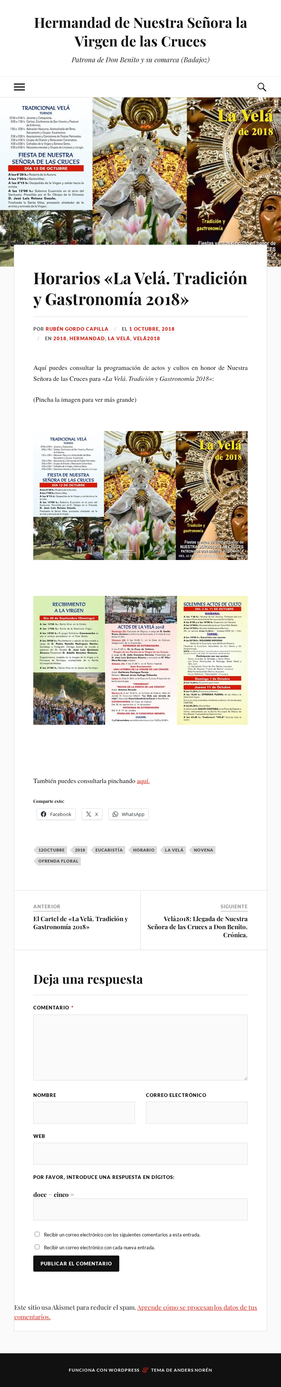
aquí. (143, 780)
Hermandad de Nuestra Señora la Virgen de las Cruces (140, 31)
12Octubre (51, 850)
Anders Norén (193, 1370)
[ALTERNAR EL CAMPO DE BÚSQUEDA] (261, 87)
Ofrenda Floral (58, 860)
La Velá (119, 338)
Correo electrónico (176, 1095)
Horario (144, 850)
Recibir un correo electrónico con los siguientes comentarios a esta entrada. (122, 1235)
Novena (203, 850)
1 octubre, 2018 (152, 329)
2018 (60, 338)
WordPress (124, 1370)
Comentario (53, 1007)
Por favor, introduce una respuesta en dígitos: (104, 1177)
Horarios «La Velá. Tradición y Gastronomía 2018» (140, 288)
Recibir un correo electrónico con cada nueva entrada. (99, 1247)
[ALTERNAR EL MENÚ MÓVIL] (19, 87)
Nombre (44, 1095)
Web (39, 1136)
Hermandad (87, 338)
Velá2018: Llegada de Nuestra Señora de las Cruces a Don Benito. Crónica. (197, 927)
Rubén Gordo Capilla (77, 329)
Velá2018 (146, 338)
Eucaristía (109, 850)
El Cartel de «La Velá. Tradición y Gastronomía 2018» (80, 923)
